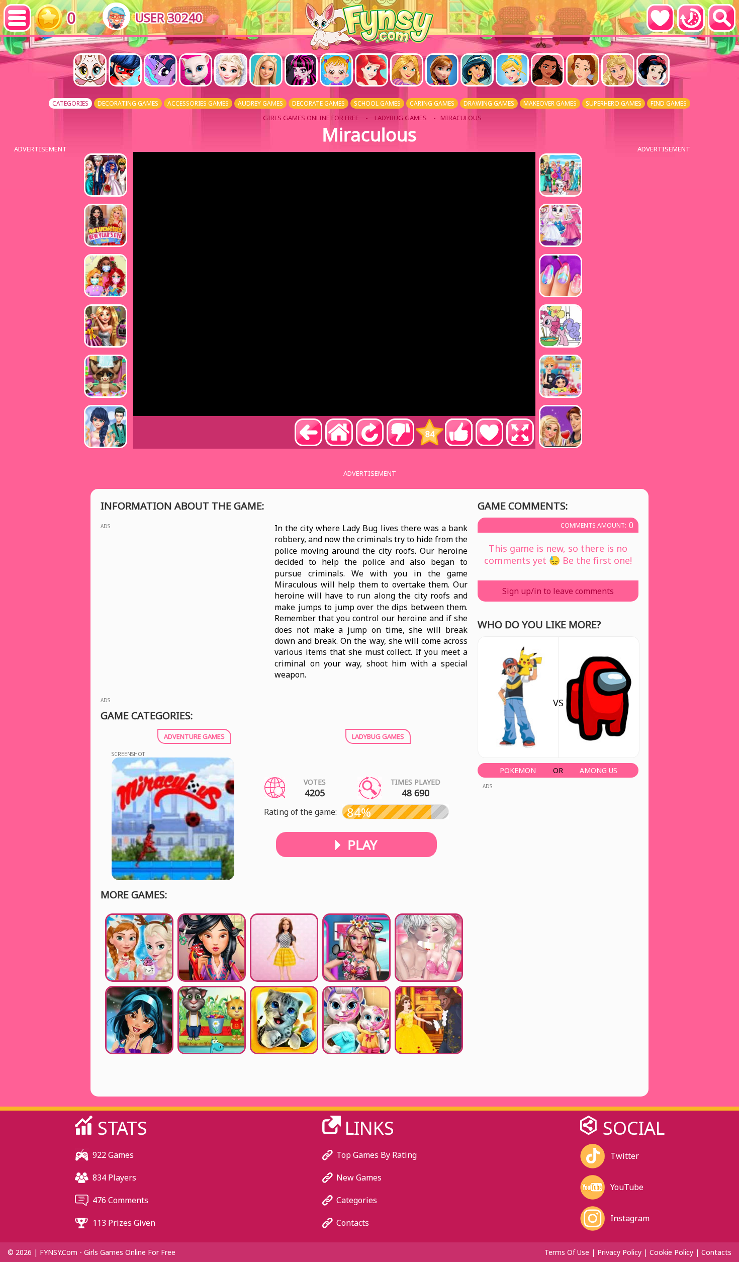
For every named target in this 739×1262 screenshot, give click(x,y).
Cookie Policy (671, 1252)
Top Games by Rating (376, 1154)
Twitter (624, 1155)
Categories (356, 1200)
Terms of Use (566, 1252)
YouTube (626, 1187)
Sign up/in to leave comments (558, 591)
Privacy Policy (619, 1252)
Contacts (352, 1222)
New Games (359, 1177)
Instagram (630, 1218)
